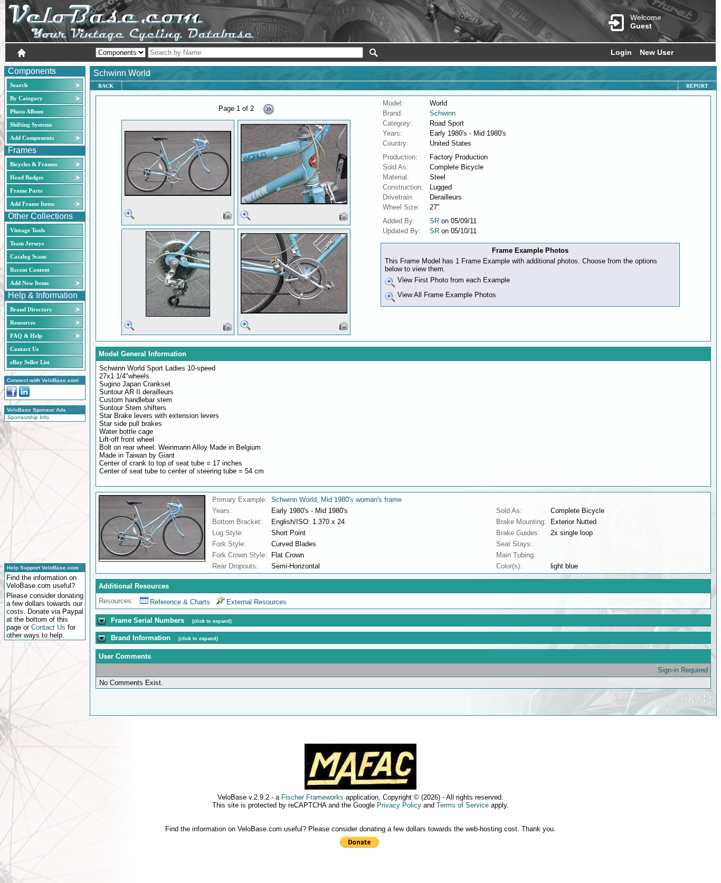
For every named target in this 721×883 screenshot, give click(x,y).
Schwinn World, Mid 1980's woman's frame (336, 500)
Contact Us (24, 349)
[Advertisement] (41, 491)
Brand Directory (31, 309)
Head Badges (26, 177)
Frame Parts (26, 190)
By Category (26, 98)
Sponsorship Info (28, 417)
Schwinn (443, 113)
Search (18, 85)
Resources (22, 322)
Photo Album (26, 111)
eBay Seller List (30, 362)
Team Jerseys (27, 243)
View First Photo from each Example (452, 280)
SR (434, 221)
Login (621, 52)
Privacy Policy (399, 805)
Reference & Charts (180, 602)
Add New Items (29, 283)
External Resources (256, 602)
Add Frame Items (32, 204)
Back (105, 86)
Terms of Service (463, 805)
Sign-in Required (683, 670)
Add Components (32, 138)
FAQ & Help (26, 336)
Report (697, 86)
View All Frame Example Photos (445, 295)
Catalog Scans (28, 256)
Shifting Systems (31, 124)
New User (656, 52)
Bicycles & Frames (34, 164)
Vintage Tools (27, 230)
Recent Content (30, 270)
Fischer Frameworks (312, 797)
